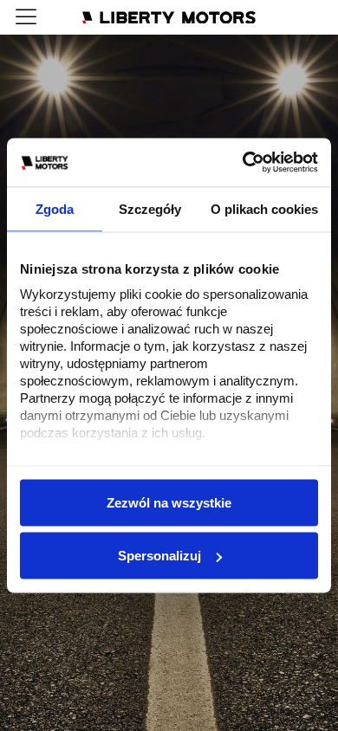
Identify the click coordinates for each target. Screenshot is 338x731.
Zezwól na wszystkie (169, 502)
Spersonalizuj (159, 555)
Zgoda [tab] (55, 208)
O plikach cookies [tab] (264, 208)
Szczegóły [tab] (150, 208)
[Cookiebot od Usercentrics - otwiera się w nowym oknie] (243, 163)
